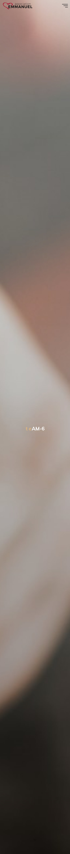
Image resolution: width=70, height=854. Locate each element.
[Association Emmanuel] (17, 5)
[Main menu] (65, 5)
